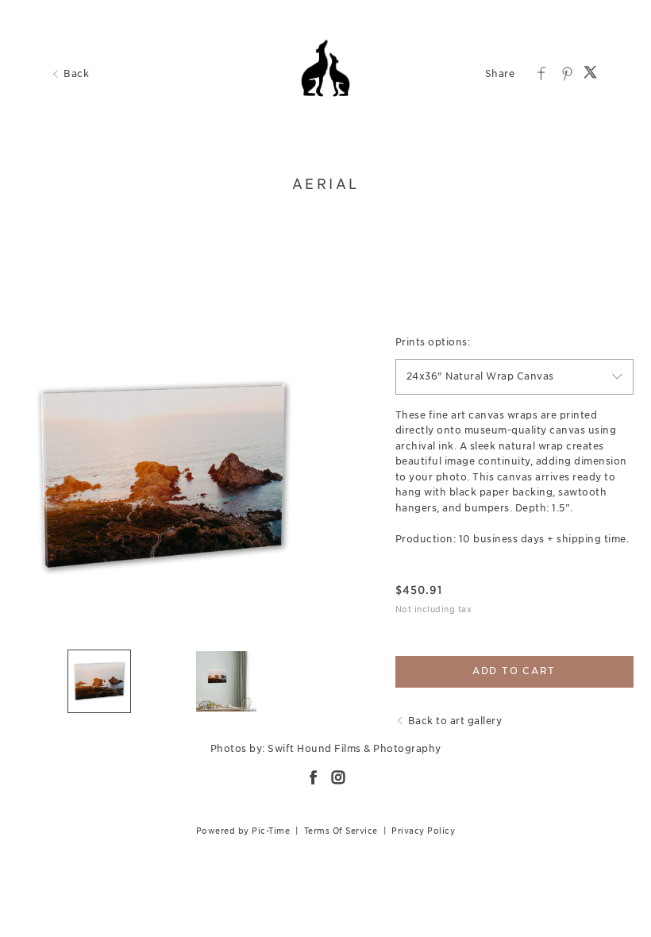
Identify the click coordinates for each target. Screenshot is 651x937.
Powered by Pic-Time (243, 830)
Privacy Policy (423, 830)
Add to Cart (514, 671)
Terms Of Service (341, 830)
